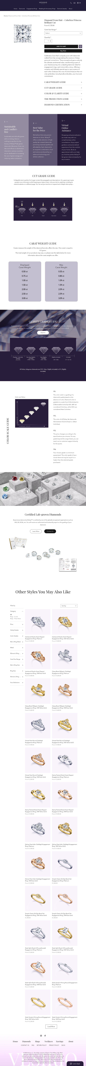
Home (15, 9)
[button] (80, 3)
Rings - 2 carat (14, 622)
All (11, 620)
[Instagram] (41, 1041)
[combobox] (63, 33)
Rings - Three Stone (15, 624)
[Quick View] (37, 627)
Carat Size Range (50, 30)
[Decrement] (46, 41)
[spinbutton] (48, 41)
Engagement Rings (32, 9)
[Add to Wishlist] (80, 46)
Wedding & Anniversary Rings (47, 9)
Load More (51, 1032)
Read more (71, 187)
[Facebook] (45, 1041)
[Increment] (50, 41)
